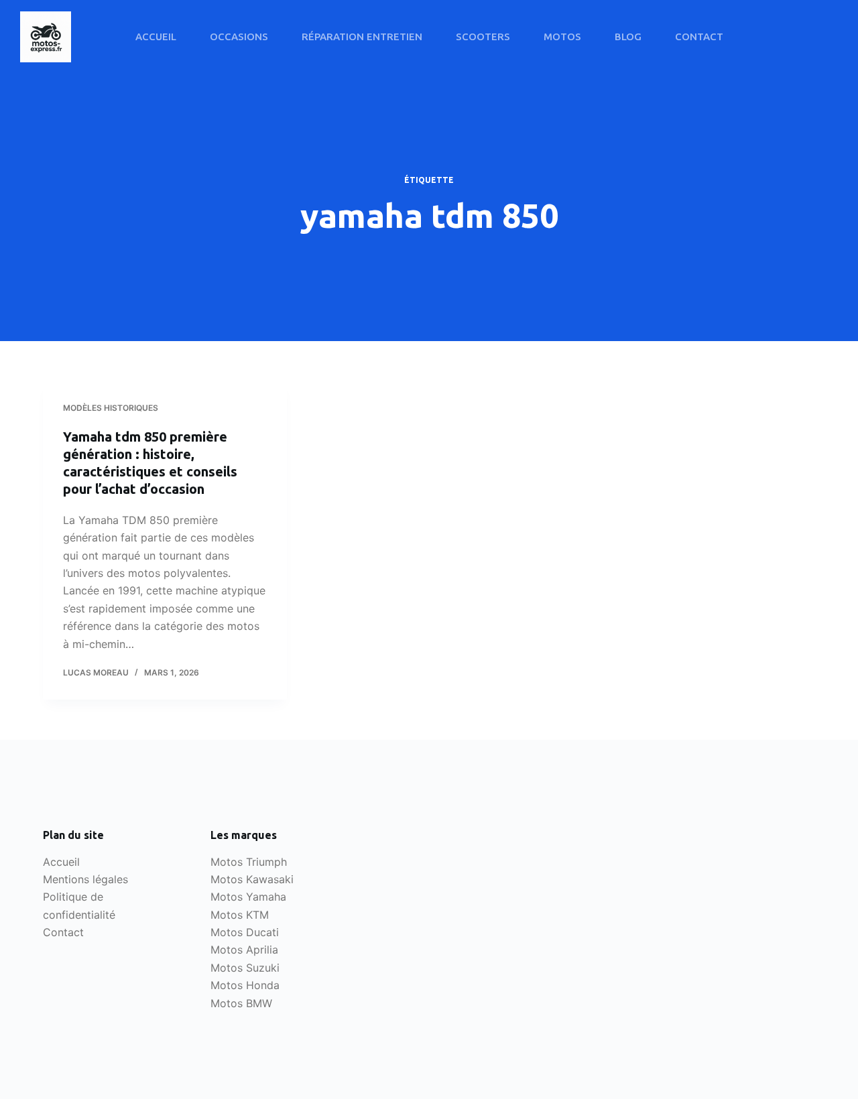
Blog (628, 36)
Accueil (155, 36)
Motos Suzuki (245, 967)
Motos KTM (239, 914)
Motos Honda (245, 985)
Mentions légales (85, 879)
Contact (699, 36)
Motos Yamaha (248, 896)
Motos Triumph (248, 861)
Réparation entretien (362, 36)
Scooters (483, 36)
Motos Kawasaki (252, 879)
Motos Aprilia (244, 949)
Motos (562, 36)
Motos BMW (241, 1003)
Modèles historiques (110, 408)
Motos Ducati (244, 932)
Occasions (239, 36)
